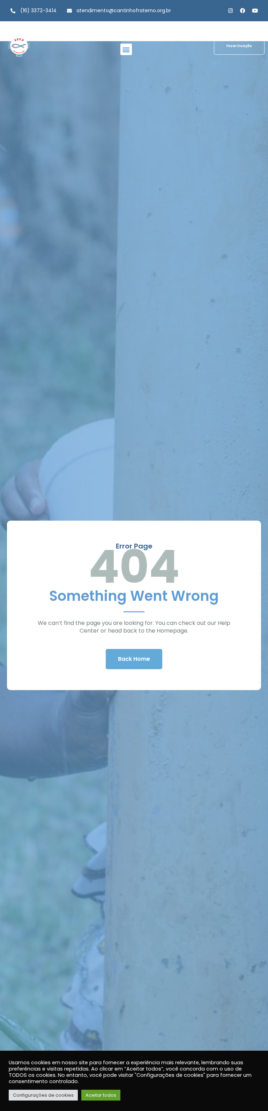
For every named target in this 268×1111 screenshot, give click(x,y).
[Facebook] (242, 10)
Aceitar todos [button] (100, 1095)
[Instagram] (230, 10)
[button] (126, 49)
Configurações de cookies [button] (43, 1095)
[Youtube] (255, 10)
